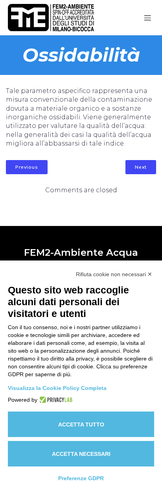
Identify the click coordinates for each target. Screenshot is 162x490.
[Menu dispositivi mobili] (147, 17)
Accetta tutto (81, 424)
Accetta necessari (81, 454)
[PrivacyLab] (54, 400)
